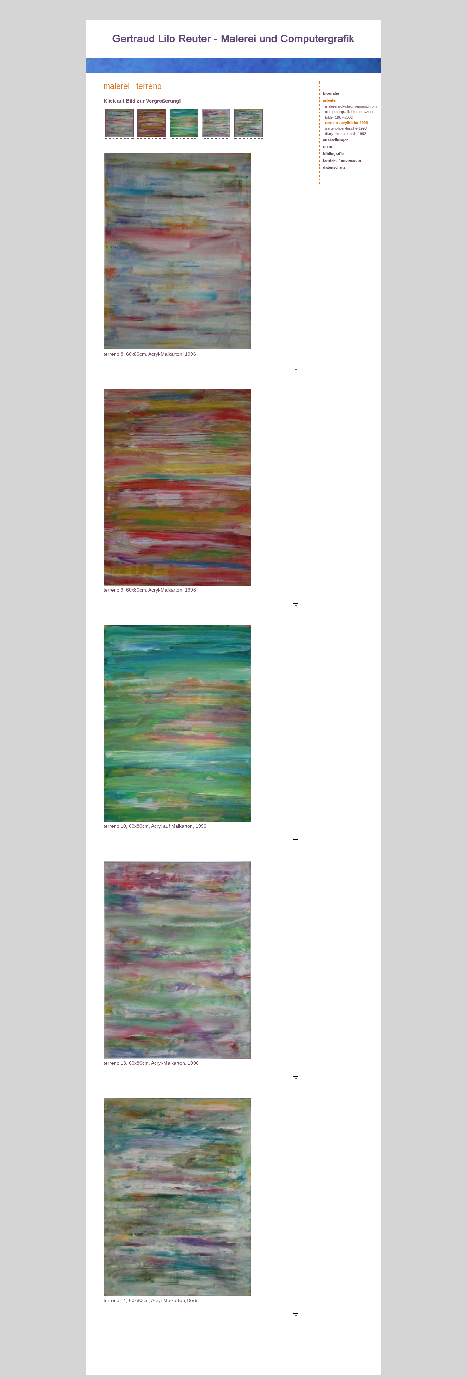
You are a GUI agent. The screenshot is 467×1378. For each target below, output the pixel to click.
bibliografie (333, 153)
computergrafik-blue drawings (349, 112)
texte (327, 147)
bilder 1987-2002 (339, 117)
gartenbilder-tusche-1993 (346, 128)
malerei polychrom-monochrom (351, 106)
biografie (331, 93)
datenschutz (334, 167)
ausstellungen (336, 140)
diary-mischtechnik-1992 (345, 134)
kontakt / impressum (342, 160)
